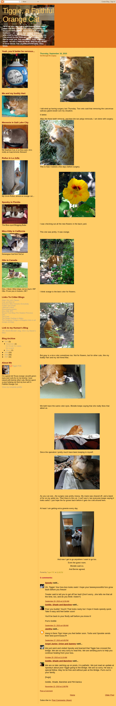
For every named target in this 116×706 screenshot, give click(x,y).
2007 (7, 357)
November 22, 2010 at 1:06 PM (56, 686)
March (8, 350)
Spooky (48, 583)
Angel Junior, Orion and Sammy (60, 644)
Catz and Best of (8, 302)
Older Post (109, 695)
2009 (7, 352)
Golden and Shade (9, 306)
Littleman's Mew (8, 307)
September (10, 344)
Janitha (48, 629)
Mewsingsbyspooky (9, 309)
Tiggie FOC (17, 366)
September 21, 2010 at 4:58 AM (56, 625)
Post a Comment (46, 691)
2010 (7, 342)
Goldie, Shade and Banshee (58, 605)
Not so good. (10, 348)
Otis (3, 315)
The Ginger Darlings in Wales (12, 318)
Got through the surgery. (14, 346)
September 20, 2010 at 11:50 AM (57, 601)
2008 (7, 355)
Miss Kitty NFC (7, 311)
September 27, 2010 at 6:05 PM (56, 640)
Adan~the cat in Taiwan (10, 300)
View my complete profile (12, 387)
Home (72, 695)
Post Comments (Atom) (62, 700)
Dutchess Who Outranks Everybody (15, 304)
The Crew (5, 316)
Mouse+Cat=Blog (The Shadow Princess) (17, 313)
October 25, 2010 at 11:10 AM (56, 657)
